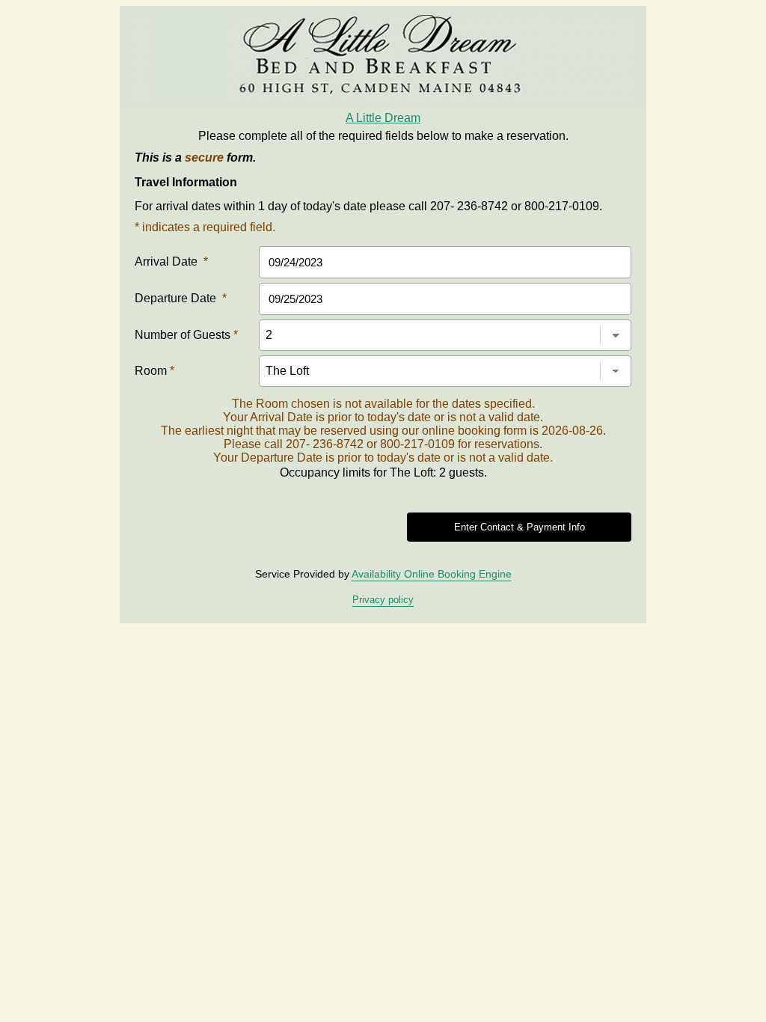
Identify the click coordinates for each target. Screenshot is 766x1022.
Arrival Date (171, 261)
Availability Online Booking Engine (432, 574)
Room (154, 370)
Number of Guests (186, 334)
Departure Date (181, 298)
